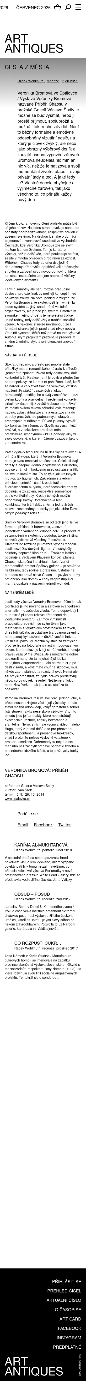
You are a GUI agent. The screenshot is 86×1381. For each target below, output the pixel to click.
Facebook (69, 1328)
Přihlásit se (66, 1281)
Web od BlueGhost (79, 1365)
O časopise (68, 1309)
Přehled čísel (64, 1290)
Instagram (69, 1337)
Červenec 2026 (33, 7)
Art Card (70, 1318)
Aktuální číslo (64, 1300)
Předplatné (67, 1347)
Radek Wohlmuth (30, 80)
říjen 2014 (70, 80)
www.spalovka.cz (17, 798)
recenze (53, 80)
